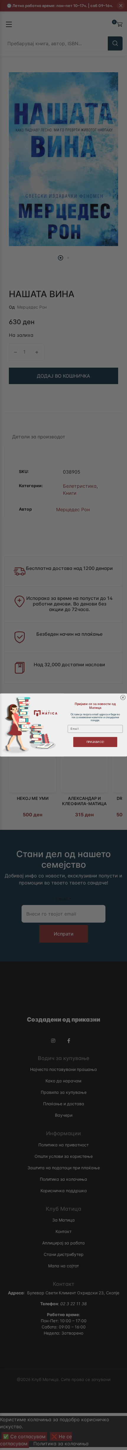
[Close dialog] (123, 697)
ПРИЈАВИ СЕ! (95, 742)
